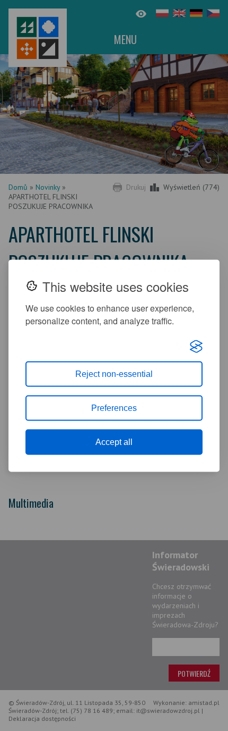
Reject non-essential (114, 373)
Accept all (114, 441)
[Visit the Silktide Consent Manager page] (196, 346)
